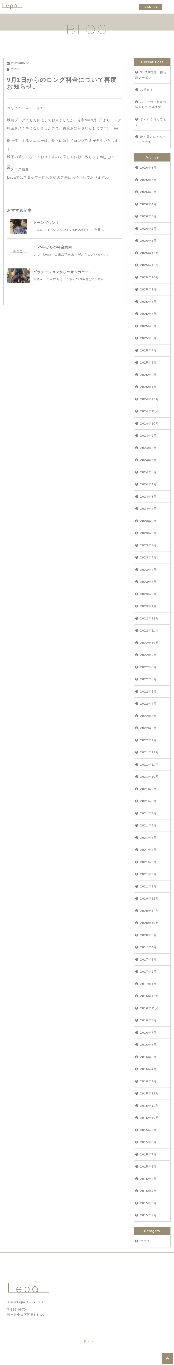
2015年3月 (148, 1203)
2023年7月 (148, 545)
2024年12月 (149, 399)
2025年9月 (148, 289)
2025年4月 (148, 350)
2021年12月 (149, 752)
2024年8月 (148, 448)
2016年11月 (149, 1008)
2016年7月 (148, 1032)
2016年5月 (148, 1057)
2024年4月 (148, 484)
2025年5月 (148, 338)
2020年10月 (149, 923)
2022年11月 (149, 630)
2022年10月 (149, 642)
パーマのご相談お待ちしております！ (151, 104)
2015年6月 (148, 1166)
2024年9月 (148, 435)
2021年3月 (148, 862)
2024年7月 (148, 460)
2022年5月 (148, 691)
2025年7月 (148, 313)
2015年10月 (149, 1117)
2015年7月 (148, 1154)
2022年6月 (148, 679)
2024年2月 (148, 508)
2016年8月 (148, 1020)
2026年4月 (148, 204)
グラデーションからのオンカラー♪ (62, 272)
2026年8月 (148, 167)
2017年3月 (148, 959)
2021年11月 (149, 764)
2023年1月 (148, 606)
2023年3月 (148, 581)
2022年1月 (148, 740)
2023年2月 (148, 594)
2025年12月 (149, 253)
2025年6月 (148, 326)
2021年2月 (148, 874)
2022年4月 (148, 703)
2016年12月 (149, 996)
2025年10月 (149, 277)
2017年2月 (148, 971)
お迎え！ (146, 89)
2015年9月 (148, 1130)
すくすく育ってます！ (151, 122)
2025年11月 (149, 265)
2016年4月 (148, 1069)
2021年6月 (148, 825)
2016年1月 (148, 1081)
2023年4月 (148, 569)
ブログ (16, 69)
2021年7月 (148, 813)
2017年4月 (148, 947)
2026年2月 (148, 228)
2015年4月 (148, 1191)
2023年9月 (148, 521)
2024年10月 (149, 423)
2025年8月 (148, 301)
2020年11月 (149, 910)
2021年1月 (148, 886)
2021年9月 (148, 789)
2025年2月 (148, 374)
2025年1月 (148, 387)
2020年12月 (149, 898)
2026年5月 (148, 192)
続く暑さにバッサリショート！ (151, 139)
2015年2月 (148, 1215)
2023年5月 (148, 557)
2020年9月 (148, 935)
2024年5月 (148, 472)
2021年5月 (148, 837)
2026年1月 (148, 240)
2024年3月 (148, 496)
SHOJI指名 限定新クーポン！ (151, 75)
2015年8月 (148, 1142)
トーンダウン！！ (48, 222)
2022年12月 (149, 618)
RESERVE (150, 6)
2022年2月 (148, 728)
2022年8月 (148, 667)
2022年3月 (148, 716)
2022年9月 (148, 655)
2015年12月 (149, 1093)
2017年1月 (148, 984)
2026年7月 (148, 180)
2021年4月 (148, 849)
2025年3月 (148, 362)
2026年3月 (148, 216)
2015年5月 (148, 1178)
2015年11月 (149, 1105)
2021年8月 (148, 801)
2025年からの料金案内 (52, 247)
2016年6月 (148, 1044)
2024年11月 (149, 411)
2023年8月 (148, 533)
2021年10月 (149, 776)
